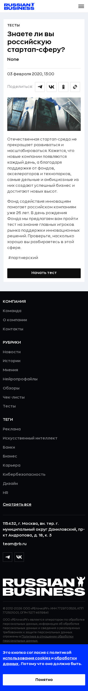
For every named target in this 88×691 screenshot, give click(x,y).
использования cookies (27, 658)
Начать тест (44, 273)
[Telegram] (7, 557)
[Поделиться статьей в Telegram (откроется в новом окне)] (40, 87)
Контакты (13, 329)
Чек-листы (14, 397)
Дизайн (10, 484)
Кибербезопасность (24, 474)
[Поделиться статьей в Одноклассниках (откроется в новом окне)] (63, 87)
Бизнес (10, 456)
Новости (12, 352)
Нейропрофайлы (20, 379)
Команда (12, 311)
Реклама (12, 429)
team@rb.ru (15, 544)
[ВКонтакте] (19, 557)
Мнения (10, 370)
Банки (9, 447)
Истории (11, 361)
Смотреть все (17, 504)
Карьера (11, 465)
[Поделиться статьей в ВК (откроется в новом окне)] (52, 87)
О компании (15, 320)
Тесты (13, 25)
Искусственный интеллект (30, 438)
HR (5, 493)
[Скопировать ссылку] (75, 87)
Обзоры (11, 388)
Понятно (44, 680)
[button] (81, 6)
